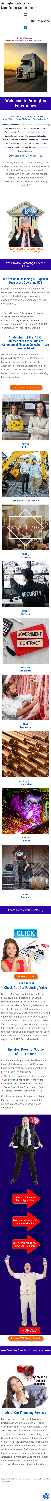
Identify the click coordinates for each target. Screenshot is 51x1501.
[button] (25, 14)
